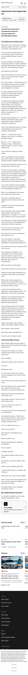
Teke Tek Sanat (5, 621)
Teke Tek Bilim (5, 618)
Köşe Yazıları (5, 599)
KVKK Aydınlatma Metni (8, 637)
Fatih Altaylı (4, 615)
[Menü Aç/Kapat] (25, 3)
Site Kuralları (5, 640)
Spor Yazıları (5, 606)
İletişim (3, 634)
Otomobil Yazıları (6, 602)
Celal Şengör (5, 625)
